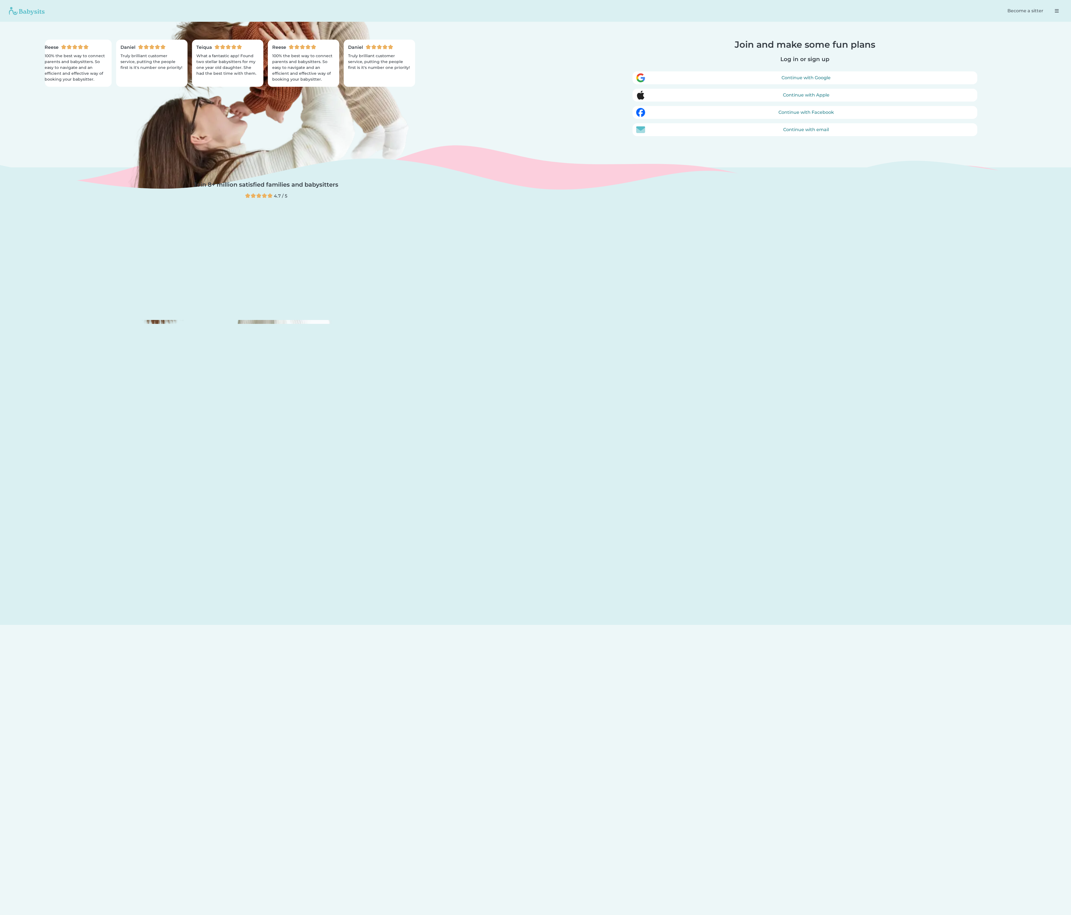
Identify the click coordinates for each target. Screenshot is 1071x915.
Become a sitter (1025, 10)
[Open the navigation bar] (1056, 11)
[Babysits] (27, 10)
